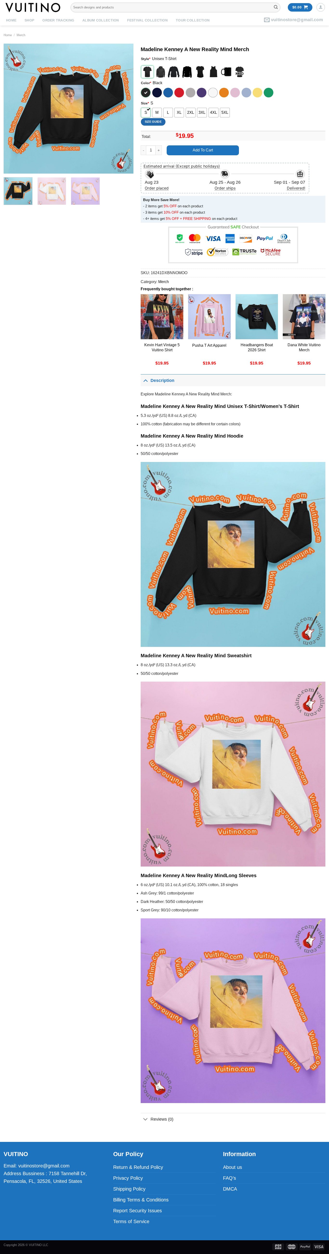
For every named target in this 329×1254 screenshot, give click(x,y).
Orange (224, 92)
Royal (168, 92)
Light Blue (246, 92)
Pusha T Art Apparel (209, 345)
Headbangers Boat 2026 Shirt (257, 347)
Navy (157, 92)
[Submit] (276, 7)
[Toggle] (145, 380)
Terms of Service (131, 1221)
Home (11, 20)
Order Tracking (58, 20)
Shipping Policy (129, 1189)
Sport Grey (190, 92)
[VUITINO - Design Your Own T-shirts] (33, 7)
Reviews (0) (162, 1119)
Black (146, 92)
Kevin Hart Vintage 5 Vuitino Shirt (162, 347)
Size (145, 103)
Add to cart (203, 150)
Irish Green (268, 92)
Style (145, 59)
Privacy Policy (128, 1178)
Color (146, 83)
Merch (21, 35)
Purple (201, 92)
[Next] (124, 109)
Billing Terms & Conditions (141, 1199)
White (213, 92)
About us (232, 1167)
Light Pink (235, 92)
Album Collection (100, 20)
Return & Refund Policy (138, 1167)
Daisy (257, 92)
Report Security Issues (137, 1210)
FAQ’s (229, 1178)
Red (179, 92)
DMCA (230, 1189)
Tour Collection (193, 20)
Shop (29, 20)
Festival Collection (147, 20)
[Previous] (12, 109)
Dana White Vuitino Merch (304, 347)
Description (162, 380)
